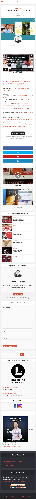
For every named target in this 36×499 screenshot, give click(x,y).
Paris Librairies (12, 126)
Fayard (9, 101)
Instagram (28, 496)
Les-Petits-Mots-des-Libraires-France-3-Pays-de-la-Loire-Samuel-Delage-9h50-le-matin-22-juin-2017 (16, 83)
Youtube (23, 496)
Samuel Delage (20, 15)
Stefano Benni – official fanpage (23, 103)
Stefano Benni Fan (8, 105)
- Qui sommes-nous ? (8, 460)
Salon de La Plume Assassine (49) (17, 250)
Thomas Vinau (21, 96)
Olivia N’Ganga (29, 112)
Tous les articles (18, 294)
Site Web (5, 338)
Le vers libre (21, 108)
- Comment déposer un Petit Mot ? (12, 461)
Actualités (18, 8)
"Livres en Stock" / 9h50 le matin (11, 446)
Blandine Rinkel (25, 99)
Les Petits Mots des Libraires (20, 88)
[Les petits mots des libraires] (18, 2)
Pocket (4, 97)
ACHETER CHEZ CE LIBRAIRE (18, 133)
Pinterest (17, 496)
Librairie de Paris (21, 126)
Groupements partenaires (9, 393)
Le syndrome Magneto (19, 258)
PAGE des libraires (20, 123)
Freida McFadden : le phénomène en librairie (19, 219)
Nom (4, 324)
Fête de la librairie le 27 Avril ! (19, 243)
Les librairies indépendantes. (10, 387)
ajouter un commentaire (22, 14)
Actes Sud (29, 105)
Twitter (12, 496)
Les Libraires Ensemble (22, 125)
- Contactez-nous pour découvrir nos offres (14, 481)
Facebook (7, 496)
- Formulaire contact (8, 465)
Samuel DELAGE (17, 85)
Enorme (15, 227)
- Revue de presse (7, 463)
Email (5, 331)
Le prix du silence (17, 234)
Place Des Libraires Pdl (9, 123)
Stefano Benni (17, 105)
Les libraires (11, 125)
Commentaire (6, 307)
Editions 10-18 (29, 96)
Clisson (27, 108)
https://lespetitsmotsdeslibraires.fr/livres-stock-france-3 (17, 119)
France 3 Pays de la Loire (9, 90)
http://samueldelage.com (18, 289)
